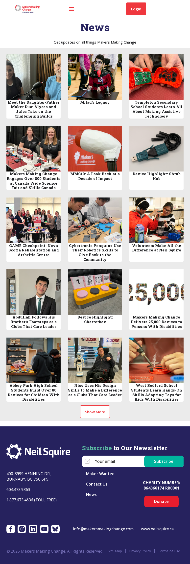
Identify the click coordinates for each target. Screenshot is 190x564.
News (91, 494)
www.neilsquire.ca (157, 529)
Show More (95, 411)
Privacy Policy (140, 551)
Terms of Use (169, 551)
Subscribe (164, 461)
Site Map (115, 551)
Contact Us (96, 484)
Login (136, 8)
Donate (161, 501)
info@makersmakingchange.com (103, 529)
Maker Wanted (100, 473)
